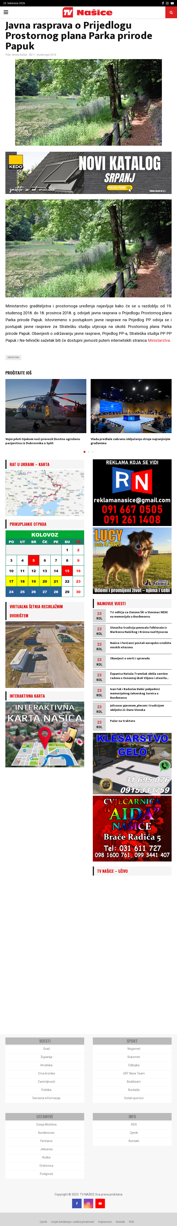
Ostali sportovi (134, 1098)
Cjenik (134, 1132)
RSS (134, 1124)
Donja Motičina (46, 1124)
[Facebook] (77, 1203)
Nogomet (134, 1048)
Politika (46, 1090)
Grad (46, 1048)
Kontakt (134, 1141)
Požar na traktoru (122, 720)
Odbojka (133, 1065)
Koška (46, 1157)
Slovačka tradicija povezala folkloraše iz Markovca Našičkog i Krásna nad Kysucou (139, 629)
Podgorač (46, 1174)
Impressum (105, 1221)
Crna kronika (46, 1073)
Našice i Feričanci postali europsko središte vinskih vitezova (140, 645)
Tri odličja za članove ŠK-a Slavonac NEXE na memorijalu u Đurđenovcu (139, 614)
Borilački (134, 1090)
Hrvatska (13, 357)
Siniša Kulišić (19, 54)
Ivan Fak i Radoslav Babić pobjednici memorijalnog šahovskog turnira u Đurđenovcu (135, 693)
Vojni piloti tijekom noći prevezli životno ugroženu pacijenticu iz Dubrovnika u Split (42, 441)
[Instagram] (88, 1203)
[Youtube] (100, 1203)
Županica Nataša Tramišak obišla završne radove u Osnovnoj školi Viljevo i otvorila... (139, 676)
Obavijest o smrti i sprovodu (130, 658)
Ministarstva (159, 340)
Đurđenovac (46, 1132)
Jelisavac (46, 1149)
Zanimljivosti (46, 1081)
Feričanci (46, 1141)
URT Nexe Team (134, 1073)
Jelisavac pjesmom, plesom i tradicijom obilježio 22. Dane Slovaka (137, 707)
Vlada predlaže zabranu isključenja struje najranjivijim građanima (130, 441)
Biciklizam (134, 1081)
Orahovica (46, 1165)
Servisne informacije (46, 1098)
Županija (46, 1057)
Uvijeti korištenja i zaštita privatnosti (72, 1221)
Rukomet (134, 1057)
